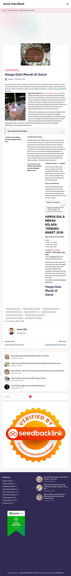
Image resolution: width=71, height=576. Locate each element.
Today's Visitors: (8, 483)
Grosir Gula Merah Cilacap (51, 93)
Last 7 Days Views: (9, 492)
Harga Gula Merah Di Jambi (31, 312)
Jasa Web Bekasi (58, 573)
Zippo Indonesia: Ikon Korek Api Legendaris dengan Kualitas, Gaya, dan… (36, 363)
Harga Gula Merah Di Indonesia (51, 308)
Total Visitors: (7, 500)
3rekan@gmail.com (55, 257)
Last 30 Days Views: (9, 495)
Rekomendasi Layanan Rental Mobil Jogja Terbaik (28, 378)
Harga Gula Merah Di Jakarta (13, 312)
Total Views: (6, 497)
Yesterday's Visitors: (9, 489)
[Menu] (68, 4)
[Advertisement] (35, 27)
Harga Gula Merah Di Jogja (49, 312)
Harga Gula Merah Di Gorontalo (31, 308)
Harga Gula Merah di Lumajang (14, 318)
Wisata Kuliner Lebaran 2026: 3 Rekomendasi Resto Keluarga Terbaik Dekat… (38, 371)
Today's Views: (7, 481)
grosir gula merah (12, 70)
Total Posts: (6, 503)
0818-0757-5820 (34, 93)
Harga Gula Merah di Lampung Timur (35, 315)
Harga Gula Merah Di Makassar (34, 318)
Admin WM (22, 329)
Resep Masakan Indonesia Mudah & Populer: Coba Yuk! (30, 356)
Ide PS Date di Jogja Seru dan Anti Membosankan (28, 386)
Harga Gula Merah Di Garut (13, 308)
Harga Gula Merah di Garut (55, 211)
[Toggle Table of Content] (62, 205)
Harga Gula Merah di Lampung (14, 315)
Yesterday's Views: (9, 486)
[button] (21, 333)
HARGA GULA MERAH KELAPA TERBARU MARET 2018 (55, 208)
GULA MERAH (56, 250)
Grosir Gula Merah (13, 3)
